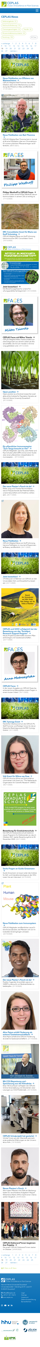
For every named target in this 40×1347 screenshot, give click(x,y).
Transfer (27, 29)
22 (19, 49)
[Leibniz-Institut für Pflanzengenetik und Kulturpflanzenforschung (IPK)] (10, 1337)
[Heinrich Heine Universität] (10, 1322)
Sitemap (24, 1295)
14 (22, 46)
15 (27, 46)
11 (10, 46)
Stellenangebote (9, 21)
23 (23, 49)
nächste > (13, 51)
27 (6, 51)
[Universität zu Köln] (30, 1322)
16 (31, 46)
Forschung (7, 37)
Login (23, 1293)
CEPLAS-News (9, 16)
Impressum (25, 1297)
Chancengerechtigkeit (11, 29)
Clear (34, 37)
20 (11, 49)
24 (28, 49)
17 (35, 46)
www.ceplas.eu (8, 1297)
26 (2, 51)
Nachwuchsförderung (11, 25)
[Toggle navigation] (37, 10)
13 (18, 46)
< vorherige (5, 43)
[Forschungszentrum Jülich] (30, 1330)
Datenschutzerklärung (28, 1299)
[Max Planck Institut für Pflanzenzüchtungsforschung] (10, 1330)
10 (5, 46)
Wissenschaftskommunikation (13, 33)
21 (15, 49)
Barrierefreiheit (26, 1302)
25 (32, 49)
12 (14, 46)
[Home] (2, 1268)
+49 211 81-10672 (9, 1295)
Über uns (8, 1268)
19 (6, 49)
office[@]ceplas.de (9, 1293)
